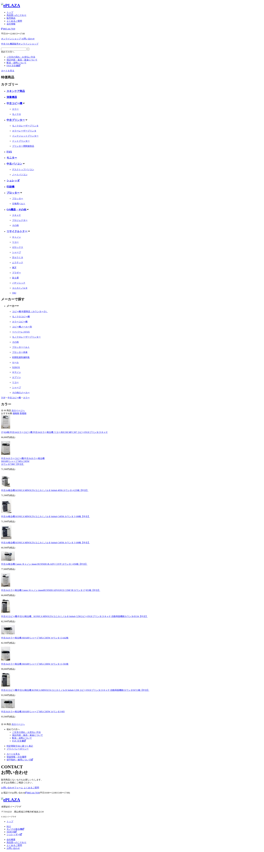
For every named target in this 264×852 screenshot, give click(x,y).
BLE (9, 826)
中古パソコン (14, 163)
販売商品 (11, 18)
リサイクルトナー (17, 231)
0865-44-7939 (9, 29)
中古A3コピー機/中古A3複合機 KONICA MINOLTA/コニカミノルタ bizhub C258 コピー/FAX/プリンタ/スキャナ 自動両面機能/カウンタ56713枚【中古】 (75, 690)
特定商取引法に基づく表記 (20, 746)
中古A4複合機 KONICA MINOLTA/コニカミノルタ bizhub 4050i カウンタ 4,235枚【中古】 (44, 490)
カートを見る (7, 70)
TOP (3, 397)
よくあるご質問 (14, 21)
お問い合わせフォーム (12, 787)
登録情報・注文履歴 (16, 757)
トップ (10, 12)
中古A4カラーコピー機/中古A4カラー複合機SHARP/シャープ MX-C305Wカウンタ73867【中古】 (23, 461)
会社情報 (11, 24)
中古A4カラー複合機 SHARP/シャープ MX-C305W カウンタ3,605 (33, 711)
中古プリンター (16, 119)
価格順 (16, 413)
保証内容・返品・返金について (22, 60)
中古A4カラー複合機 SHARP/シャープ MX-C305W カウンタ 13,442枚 (34, 638)
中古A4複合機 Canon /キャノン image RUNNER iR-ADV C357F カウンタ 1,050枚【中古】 (44, 564)
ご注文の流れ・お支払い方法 (21, 57)
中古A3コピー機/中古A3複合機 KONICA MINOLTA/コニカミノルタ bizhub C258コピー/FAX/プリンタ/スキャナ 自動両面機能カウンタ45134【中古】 (74, 616)
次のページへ (18, 410)
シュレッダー (13, 834)
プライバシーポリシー (18, 749)
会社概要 (11, 839)
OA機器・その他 (16, 209)
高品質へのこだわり (16, 15)
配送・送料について (16, 63)
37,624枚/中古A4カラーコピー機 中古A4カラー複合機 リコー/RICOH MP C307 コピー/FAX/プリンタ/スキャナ (54, 432)
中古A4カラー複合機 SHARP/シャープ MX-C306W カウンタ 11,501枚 (34, 664)
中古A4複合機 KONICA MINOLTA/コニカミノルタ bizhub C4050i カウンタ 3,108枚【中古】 (45, 516)
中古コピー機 (14, 103)
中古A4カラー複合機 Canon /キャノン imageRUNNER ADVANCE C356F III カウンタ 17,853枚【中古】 (50, 590)
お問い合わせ (28, 39)
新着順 (23, 413)
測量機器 (12, 97)
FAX (9, 151)
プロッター (13, 192)
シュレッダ (13, 180)
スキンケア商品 (16, 91)
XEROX (10, 832)
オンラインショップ (11, 39)
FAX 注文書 (12, 65)
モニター (12, 157)
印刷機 (10, 186)
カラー (26, 397)
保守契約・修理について (19, 760)
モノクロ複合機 (14, 829)
